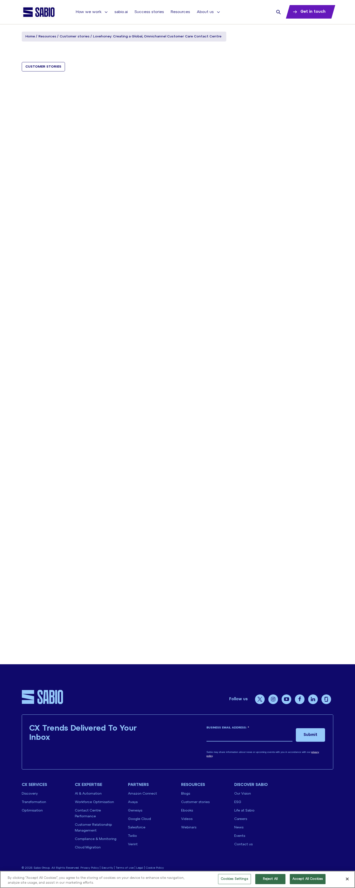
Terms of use (125, 868)
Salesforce (136, 827)
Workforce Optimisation (94, 802)
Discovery (30, 793)
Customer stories (75, 36)
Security (107, 868)
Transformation (34, 802)
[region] (177, 879)
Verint (133, 844)
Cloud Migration (88, 847)
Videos (186, 819)
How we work (88, 12)
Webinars (188, 827)
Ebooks (187, 810)
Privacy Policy (89, 868)
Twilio (132, 836)
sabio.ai (121, 12)
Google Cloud (139, 819)
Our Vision (242, 793)
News (238, 827)
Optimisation (32, 810)
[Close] (347, 879)
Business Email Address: (227, 727)
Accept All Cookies (307, 879)
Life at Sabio (244, 810)
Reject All (270, 879)
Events (239, 836)
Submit (310, 735)
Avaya (133, 802)
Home (30, 36)
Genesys (135, 810)
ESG (237, 802)
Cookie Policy (155, 868)
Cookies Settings (234, 879)
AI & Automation (88, 793)
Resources (180, 12)
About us (205, 12)
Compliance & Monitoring (95, 839)
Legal (139, 868)
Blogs (185, 793)
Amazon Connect (142, 793)
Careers (240, 819)
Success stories (149, 12)
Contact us (243, 844)
